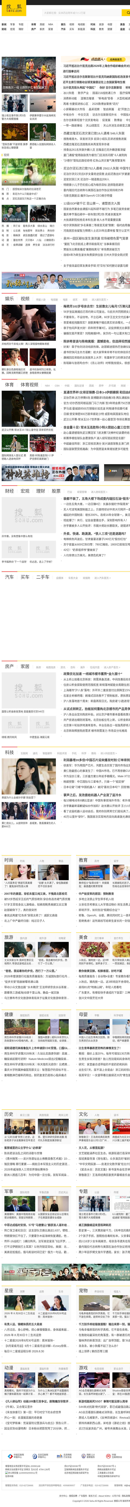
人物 (41, 861)
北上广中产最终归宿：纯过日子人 (24, 920)
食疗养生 (118, 938)
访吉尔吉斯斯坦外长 (104, 114)
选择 (28, 244)
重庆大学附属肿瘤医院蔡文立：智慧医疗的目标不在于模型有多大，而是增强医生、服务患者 (59, 1069)
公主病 (17, 230)
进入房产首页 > (112, 667)
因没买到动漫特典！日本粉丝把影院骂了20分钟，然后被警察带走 (43, 1428)
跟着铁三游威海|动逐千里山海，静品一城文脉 (31, 992)
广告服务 (83, 1496)
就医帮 (62, 1015)
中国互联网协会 (117, 1456)
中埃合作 (68, 114)
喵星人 (117, 1291)
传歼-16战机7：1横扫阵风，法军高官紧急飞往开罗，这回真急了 (43, 1241)
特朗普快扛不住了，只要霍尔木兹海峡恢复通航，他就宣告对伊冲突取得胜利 (50, 1235)
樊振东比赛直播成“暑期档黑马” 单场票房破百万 (91, 249)
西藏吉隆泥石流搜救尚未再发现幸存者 (86, 144)
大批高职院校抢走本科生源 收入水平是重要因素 (92, 219)
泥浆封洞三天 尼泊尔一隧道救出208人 (86, 179)
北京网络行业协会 (67, 1456)
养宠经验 (99, 1291)
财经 (9, 491)
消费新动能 (70, 98)
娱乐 (9, 298)
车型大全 (73, 578)
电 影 (5, 235)
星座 (8, 1290)
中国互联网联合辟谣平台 (109, 1476)
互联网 (24, 753)
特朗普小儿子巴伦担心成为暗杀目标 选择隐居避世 (93, 184)
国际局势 (24, 1192)
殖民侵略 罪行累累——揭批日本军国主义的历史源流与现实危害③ (43, 1164)
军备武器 (44, 1192)
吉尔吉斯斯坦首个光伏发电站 (81, 120)
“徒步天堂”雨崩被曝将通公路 (21, 981)
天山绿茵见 (93, 125)
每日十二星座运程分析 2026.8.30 (24, 1351)
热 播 (5, 225)
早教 (96, 1015)
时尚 (8, 860)
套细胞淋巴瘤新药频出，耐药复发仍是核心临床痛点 (35, 1075)
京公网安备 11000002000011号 (22, 1473)
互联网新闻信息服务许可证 (76, 1469)
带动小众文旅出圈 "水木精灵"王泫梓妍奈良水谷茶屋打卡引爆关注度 (44, 987)
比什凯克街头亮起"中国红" (79, 87)
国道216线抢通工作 (104, 93)
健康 (109, 29)
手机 (74, 753)
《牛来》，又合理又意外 (18, 1406)
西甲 (101, 385)
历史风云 (63, 1192)
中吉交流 (83, 114)
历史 (8, 1114)
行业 (69, 492)
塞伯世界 (18, 240)
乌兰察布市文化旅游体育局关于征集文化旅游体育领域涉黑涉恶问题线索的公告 (51, 998)
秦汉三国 (24, 1115)
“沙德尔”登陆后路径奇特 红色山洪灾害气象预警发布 (94, 160)
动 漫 (5, 240)
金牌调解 (18, 244)
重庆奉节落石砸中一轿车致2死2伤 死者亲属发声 (92, 214)
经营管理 (82, 492)
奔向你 (51, 230)
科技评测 (62, 753)
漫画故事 (24, 1368)
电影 (65, 299)
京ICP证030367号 (72, 1466)
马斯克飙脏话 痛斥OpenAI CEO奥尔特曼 (87, 195)
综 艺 (5, 244)
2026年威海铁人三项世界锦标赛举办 (26, 1169)
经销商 (86, 578)
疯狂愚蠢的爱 (30, 235)
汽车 (9, 577)
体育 (9, 384)
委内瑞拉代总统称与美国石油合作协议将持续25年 (93, 190)
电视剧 (81, 24)
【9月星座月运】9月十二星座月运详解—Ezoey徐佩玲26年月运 (42, 1345)
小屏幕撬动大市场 (74, 109)
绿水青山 (43, 225)
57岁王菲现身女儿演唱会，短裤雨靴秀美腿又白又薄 (35, 904)
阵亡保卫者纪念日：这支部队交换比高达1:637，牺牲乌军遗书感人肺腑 (47, 1230)
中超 (66, 385)
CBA (57, 385)
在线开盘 (94, 667)
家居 (50, 29)
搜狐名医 (44, 1015)
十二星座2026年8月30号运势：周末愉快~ (29, 1340)
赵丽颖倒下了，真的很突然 (20, 910)
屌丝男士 (40, 230)
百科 (72, 667)
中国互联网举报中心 (19, 1456)
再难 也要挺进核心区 (75, 103)
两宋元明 (63, 1115)
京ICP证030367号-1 (107, 1466)
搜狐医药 (24, 1015)
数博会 (118, 120)
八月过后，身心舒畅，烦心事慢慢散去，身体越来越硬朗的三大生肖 (44, 1329)
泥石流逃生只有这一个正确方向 (29, 198)
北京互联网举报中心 (43, 1456)
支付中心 (63, 1496)
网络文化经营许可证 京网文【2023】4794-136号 (27, 1469)
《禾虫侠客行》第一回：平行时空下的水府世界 (32, 1412)
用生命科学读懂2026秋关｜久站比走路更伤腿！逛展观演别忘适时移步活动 (49, 1053)
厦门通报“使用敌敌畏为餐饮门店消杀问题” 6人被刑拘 (95, 155)
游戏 (83, 1367)
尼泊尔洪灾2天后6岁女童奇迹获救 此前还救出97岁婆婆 (96, 174)
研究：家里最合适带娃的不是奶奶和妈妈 (103, 1064)
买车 (71, 29)
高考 (96, 861)
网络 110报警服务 (91, 1456)
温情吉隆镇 (87, 98)
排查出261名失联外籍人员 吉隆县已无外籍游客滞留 (94, 149)
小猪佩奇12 (50, 240)
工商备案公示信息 (106, 1473)
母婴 (109, 24)
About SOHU (104, 1496)
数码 (93, 753)
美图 (84, 299)
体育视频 (29, 384)
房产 (9, 666)
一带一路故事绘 (72, 125)
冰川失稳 (68, 93)
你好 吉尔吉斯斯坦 (111, 87)
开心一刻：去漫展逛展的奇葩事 (23, 1417)
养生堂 (37, 244)
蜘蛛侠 (17, 235)
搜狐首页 (14, 8)
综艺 (75, 299)
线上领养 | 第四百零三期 (93, 1351)
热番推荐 (63, 1368)
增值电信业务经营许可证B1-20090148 (22, 1466)
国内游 (23, 938)
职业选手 (118, 1368)
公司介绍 (116, 1496)
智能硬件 (47, 753)
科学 (83, 753)
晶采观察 (94, 109)
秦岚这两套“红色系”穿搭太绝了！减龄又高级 (30, 915)
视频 (71, 24)
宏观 (12, 29)
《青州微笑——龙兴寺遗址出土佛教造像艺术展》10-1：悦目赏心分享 (46, 1158)
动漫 (8, 1367)
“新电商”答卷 (105, 98)
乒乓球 (112, 385)
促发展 (106, 120)
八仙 (39, 240)
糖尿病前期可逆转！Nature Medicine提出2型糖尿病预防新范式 (42, 1059)
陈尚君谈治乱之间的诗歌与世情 (23, 1153)
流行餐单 (99, 938)
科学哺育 (118, 1015)
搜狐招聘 (73, 1496)
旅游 (101, 24)
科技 (9, 752)
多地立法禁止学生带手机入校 (96, 899)
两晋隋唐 (44, 1115)
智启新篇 (108, 109)
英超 (42, 24)
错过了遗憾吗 (47, 235)
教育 (101, 29)
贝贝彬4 (30, 240)
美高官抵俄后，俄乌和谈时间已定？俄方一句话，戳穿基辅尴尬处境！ (46, 1252)
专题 (21, 24)
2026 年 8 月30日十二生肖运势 (22, 1335)
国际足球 (79, 385)
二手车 (42, 577)
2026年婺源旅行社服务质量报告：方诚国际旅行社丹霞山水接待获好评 (46, 976)
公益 (96, 1192)
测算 (22, 1291)
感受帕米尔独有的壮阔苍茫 (27, 189)
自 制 (5, 230)
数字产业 (83, 93)
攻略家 (62, 938)
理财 (21, 29)
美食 (83, 937)
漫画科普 (44, 1368)
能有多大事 (29, 225)
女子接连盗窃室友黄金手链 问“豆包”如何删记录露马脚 (95, 265)
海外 (82, 667)
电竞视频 (99, 1368)
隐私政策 (126, 1496)
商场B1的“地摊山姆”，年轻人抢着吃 (100, 987)
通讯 (35, 753)
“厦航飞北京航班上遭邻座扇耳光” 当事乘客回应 (91, 244)
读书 (116, 1115)
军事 (12, 24)
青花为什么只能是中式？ (26, 193)
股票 (56, 491)
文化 (83, 1114)
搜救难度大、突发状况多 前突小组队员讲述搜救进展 (94, 138)
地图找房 (50, 667)
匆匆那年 (28, 230)
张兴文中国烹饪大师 (91, 998)
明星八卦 (41, 299)
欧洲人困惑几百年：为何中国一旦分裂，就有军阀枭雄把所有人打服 (44, 1175)
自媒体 (59, 578)
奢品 (61, 861)
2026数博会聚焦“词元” (105, 103)
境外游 (42, 938)
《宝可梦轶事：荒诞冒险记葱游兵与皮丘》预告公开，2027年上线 (43, 1423)
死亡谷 (17, 225)
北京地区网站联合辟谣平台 (76, 1473)
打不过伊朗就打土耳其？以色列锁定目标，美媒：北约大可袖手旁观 (44, 1246)
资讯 (62, 667)
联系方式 (93, 1496)
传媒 (116, 1192)
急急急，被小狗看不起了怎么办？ (99, 1345)
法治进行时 (49, 244)
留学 (116, 861)
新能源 (81, 29)
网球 (123, 385)
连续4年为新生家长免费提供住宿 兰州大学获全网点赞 (95, 254)
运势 (41, 1291)
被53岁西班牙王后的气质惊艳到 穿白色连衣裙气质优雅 (37, 899)
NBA (50, 24)
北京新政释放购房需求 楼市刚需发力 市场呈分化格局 (95, 730)
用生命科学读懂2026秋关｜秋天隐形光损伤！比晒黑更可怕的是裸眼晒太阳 (49, 1064)
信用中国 (9, 1476)
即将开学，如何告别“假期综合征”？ (100, 910)
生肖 (61, 1291)
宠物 (83, 1290)
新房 (42, 29)
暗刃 (52, 225)
